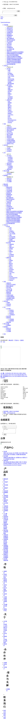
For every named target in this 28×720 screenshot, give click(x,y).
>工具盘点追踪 (10, 139)
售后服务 (8, 329)
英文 (2, 18)
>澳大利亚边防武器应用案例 (13, 61)
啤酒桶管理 (9, 194)
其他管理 (8, 209)
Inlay (10, 250)
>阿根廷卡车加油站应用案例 (13, 62)
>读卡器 (8, 68)
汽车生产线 (9, 289)
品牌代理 (8, 257)
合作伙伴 (5, 145)
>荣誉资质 (9, 169)
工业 (10, 229)
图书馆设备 (12, 241)
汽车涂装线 (9, 190)
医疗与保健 (9, 290)
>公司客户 (9, 151)
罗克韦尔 (11, 269)
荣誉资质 (8, 322)
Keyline (11, 276)
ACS (10, 275)
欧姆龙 (11, 271)
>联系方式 (9, 178)
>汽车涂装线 (9, 31)
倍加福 (11, 260)
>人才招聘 (9, 181)
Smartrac (11, 280)
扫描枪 (11, 239)
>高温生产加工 (10, 143)
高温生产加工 (9, 299)
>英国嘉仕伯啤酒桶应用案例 (13, 59)
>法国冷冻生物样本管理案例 (13, 56)
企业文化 (11, 313)
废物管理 (8, 292)
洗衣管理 (8, 293)
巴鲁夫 (11, 268)
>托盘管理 (9, 34)
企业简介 (11, 310)
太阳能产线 (9, 191)
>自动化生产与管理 (11, 128)
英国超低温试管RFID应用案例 (14, 217)
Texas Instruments (13, 277)
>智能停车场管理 (10, 40)
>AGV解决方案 (10, 49)
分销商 (8, 302)
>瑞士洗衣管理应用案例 (12, 55)
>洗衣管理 (9, 137)
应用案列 (8, 325)
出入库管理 (9, 200)
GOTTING (11, 272)
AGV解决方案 (9, 208)
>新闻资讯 (9, 164)
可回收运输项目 (10, 296)
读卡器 (8, 226)
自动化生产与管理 (11, 284)
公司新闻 (11, 319)
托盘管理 (8, 193)
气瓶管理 (8, 196)
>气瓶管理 (9, 37)
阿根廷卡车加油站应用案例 (13, 221)
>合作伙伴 (9, 149)
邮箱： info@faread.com (9, 412)
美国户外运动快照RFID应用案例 (14, 211)
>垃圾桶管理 (9, 47)
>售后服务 (9, 180)
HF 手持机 (11, 232)
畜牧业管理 (9, 187)
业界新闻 (11, 320)
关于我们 (8, 308)
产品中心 (5, 65)
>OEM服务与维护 (10, 142)
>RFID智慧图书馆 (10, 64)
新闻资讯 (8, 317)
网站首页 (5, 184)
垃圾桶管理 (9, 206)
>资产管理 (9, 44)
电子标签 (8, 242)
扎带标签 (11, 254)
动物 (10, 228)
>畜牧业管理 (9, 28)
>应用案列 (9, 174)
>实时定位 (9, 46)
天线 (10, 235)
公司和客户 (12, 314)
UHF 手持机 (12, 233)
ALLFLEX (11, 278)
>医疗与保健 (9, 134)
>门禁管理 (9, 43)
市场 (4, 123)
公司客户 (8, 305)
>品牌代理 (9, 100)
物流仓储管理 (9, 286)
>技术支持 (9, 163)
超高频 (11, 248)
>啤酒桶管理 (9, 35)
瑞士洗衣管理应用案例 (12, 214)
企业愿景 (11, 311)
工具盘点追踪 (9, 295)
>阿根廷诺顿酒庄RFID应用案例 (14, 53)
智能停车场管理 (10, 199)
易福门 (11, 265)
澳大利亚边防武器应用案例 (13, 220)
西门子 (11, 266)
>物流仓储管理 (10, 130)
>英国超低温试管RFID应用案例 (14, 58)
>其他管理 (9, 50)
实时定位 (8, 205)
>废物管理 (9, 136)
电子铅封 (11, 256)
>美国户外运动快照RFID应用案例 (14, 52)
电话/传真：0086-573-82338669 (11, 411)
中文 (2, 17)
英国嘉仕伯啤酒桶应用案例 (13, 218)
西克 (10, 262)
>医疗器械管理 (10, 38)
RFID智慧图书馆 (10, 223)
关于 (4, 152)
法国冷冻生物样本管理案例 (13, 215)
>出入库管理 (9, 41)
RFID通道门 (12, 238)
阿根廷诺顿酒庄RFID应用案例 (14, 212)
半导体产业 (9, 188)
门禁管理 (8, 202)
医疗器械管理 (9, 197)
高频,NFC (11, 247)
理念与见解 (6, 170)
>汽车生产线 (9, 133)
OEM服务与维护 (10, 298)
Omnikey (11, 230)
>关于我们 (9, 155)
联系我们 (5, 175)
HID (10, 259)
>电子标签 (9, 85)
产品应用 (5, 24)
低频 (10, 245)
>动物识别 (9, 127)
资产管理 (8, 203)
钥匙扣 (11, 251)
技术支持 (8, 316)
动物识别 (11, 244)
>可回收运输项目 (10, 140)
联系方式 (8, 328)
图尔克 (11, 263)
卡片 (10, 253)
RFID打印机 (12, 236)
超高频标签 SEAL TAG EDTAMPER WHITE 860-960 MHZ (14, 376)
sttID (10, 273)
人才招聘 (8, 331)
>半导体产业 (9, 29)
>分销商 (8, 148)
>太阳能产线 (9, 32)
